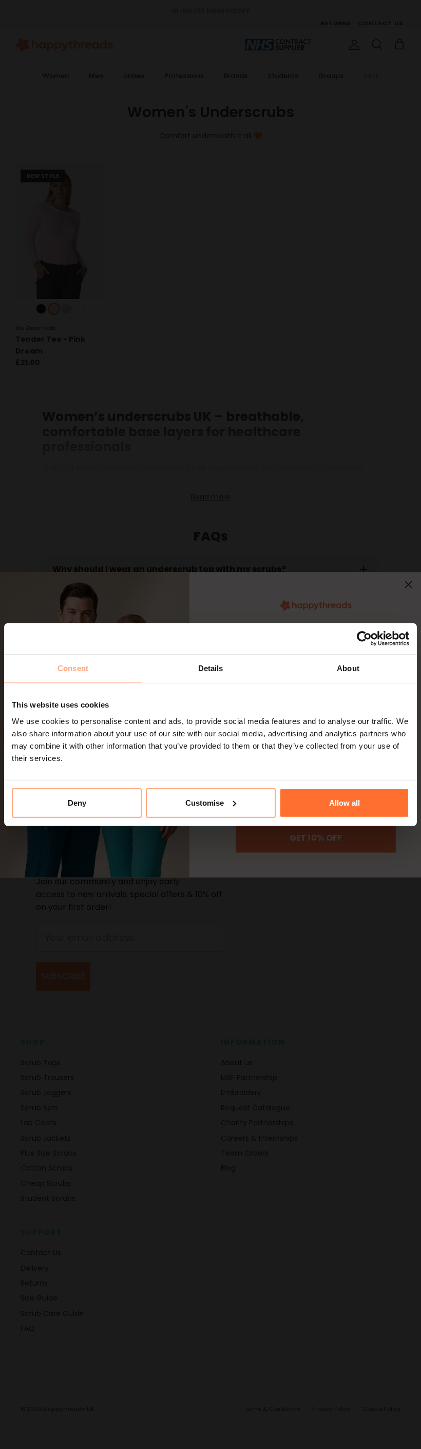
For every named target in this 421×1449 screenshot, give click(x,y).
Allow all (344, 802)
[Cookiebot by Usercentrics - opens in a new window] (364, 638)
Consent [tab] (73, 668)
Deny (77, 802)
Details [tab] (210, 668)
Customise (204, 802)
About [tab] (348, 668)
